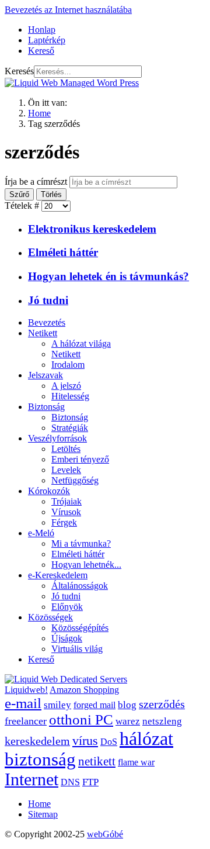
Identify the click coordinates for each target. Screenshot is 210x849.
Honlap (41, 29)
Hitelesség (70, 396)
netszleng (162, 721)
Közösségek (50, 617)
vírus (85, 740)
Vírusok (66, 512)
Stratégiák (69, 428)
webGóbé (105, 834)
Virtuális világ (77, 649)
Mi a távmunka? (81, 543)
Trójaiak (66, 501)
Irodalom (68, 365)
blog (127, 704)
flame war (136, 762)
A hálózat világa (81, 343)
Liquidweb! (26, 690)
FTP (90, 782)
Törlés (51, 194)
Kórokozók (49, 491)
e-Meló (41, 533)
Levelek (66, 470)
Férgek (64, 522)
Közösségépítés (79, 628)
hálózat (146, 738)
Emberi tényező (80, 459)
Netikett (42, 333)
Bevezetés (46, 322)
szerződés (162, 704)
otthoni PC (81, 719)
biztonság (40, 759)
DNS (70, 782)
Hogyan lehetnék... (86, 565)
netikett (97, 761)
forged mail (95, 705)
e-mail (23, 703)
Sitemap (43, 814)
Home (39, 804)
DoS (108, 742)
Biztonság (46, 407)
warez (128, 721)
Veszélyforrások (57, 438)
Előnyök (67, 607)
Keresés (19, 71)
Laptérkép (46, 40)
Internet (31, 779)
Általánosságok (79, 586)
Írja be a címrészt (37, 182)
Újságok (66, 638)
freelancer (26, 721)
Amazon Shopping (84, 690)
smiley (57, 704)
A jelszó (66, 386)
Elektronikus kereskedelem (92, 229)
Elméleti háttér (63, 252)
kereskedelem (37, 740)
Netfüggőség (75, 480)
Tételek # (23, 205)
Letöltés (65, 449)
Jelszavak (45, 375)
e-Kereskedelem (58, 575)
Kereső (41, 51)
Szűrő (19, 194)
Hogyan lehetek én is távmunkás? (108, 276)
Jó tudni (48, 300)
